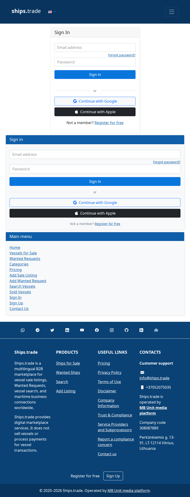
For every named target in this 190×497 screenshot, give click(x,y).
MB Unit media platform (129, 490)
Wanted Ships (68, 372)
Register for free (109, 122)
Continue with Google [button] (98, 101)
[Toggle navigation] (171, 12)
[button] (51, 11)
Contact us (107, 453)
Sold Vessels (20, 291)
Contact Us (19, 308)
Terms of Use (109, 381)
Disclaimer (107, 391)
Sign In (16, 297)
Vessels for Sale (23, 253)
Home (15, 247)
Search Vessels (22, 286)
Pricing (16, 269)
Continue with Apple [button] (98, 111)
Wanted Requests (25, 258)
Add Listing (66, 391)
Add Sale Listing (23, 275)
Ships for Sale (68, 363)
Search (62, 381)
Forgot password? (122, 55)
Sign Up (16, 303)
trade (26, 11)
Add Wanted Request (28, 280)
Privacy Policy (109, 372)
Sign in (95, 74)
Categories (19, 264)
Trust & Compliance (115, 415)
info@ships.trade (154, 378)
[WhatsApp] (23, 330)
